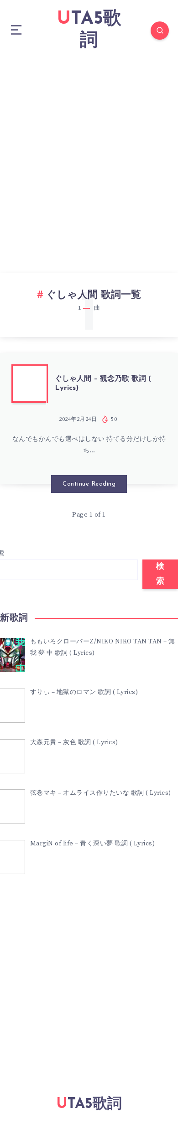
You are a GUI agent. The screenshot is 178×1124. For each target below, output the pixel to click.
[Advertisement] (89, 154)
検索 (160, 574)
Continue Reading (89, 484)
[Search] (160, 30)
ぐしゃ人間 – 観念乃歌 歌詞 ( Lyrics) (103, 383)
